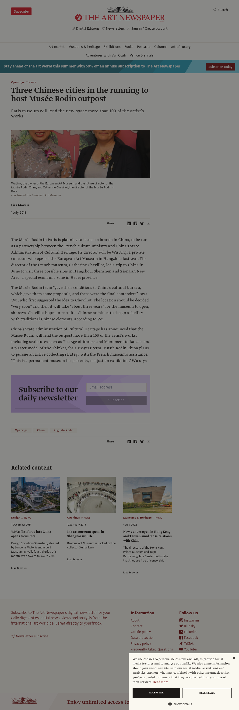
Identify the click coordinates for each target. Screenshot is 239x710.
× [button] (233, 658)
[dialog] (184, 681)
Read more (160, 682)
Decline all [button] (207, 693)
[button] (182, 704)
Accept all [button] (156, 692)
